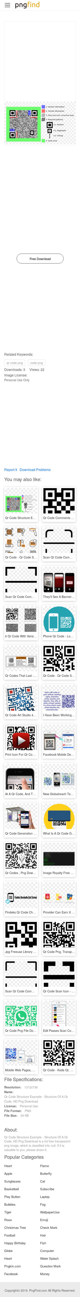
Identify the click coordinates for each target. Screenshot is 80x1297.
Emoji (44, 1219)
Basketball (11, 1189)
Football (9, 1235)
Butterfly (46, 1173)
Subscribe (47, 1189)
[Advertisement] (40, 61)
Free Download (40, 258)
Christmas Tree (15, 1227)
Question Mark (50, 1266)
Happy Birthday (15, 1243)
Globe (8, 1250)
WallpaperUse (50, 1212)
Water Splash (49, 1258)
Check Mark (48, 1227)
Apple (8, 1173)
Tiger (7, 1212)
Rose (8, 1219)
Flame (44, 1165)
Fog (42, 1204)
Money (45, 1273)
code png (36, 363)
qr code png (15, 363)
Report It (10, 469)
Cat (42, 1181)
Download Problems (35, 469)
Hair (43, 1235)
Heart (8, 1165)
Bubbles (10, 1204)
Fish (43, 1243)
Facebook (11, 1273)
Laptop (44, 1196)
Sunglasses (12, 1181)
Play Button (12, 1196)
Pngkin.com (12, 1266)
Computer (47, 1250)
